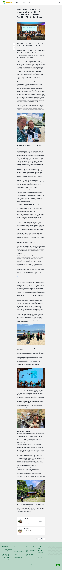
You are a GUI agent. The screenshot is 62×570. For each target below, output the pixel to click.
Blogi (44, 2)
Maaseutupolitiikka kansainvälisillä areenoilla (18, 557)
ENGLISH (17, 2)
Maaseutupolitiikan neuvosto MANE (18, 549)
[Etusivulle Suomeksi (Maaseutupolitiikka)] (8, 2)
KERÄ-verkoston (41, 435)
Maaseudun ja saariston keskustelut (30, 556)
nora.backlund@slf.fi (27, 523)
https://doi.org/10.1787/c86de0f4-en (25, 511)
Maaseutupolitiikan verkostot (31, 548)
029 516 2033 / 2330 (5, 557)
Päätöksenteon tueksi (30, 2)
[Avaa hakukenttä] (59, 2)
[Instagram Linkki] (59, 565)
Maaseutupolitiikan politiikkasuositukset (29, 554)
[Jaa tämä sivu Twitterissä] (14, 47)
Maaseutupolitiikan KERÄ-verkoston (24, 61)
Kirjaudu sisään (40, 557)
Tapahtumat (49, 2)
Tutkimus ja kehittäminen (18, 553)
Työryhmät (15, 554)
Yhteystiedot (54, 2)
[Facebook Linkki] (57, 565)
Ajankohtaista (39, 2)
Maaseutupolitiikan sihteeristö (19, 551)
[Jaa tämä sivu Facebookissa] (14, 44)
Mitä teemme (24, 2)
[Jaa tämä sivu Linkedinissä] (14, 49)
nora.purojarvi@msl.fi (27, 532)
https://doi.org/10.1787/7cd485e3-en (32, 506)
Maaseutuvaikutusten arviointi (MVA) (31, 551)
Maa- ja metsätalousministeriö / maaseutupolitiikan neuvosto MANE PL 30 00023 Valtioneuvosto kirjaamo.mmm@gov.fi (7, 552)
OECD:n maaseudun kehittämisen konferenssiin (32, 64)
